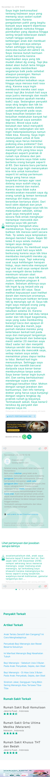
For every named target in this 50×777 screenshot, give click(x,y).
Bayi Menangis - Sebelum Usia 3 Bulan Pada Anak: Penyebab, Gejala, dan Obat (24, 664)
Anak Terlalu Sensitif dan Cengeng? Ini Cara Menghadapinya (24, 636)
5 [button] (29, 589)
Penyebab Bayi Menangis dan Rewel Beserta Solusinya (23, 645)
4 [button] (26, 589)
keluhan (18, 473)
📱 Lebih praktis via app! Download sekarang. (21, 514)
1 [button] (16, 589)
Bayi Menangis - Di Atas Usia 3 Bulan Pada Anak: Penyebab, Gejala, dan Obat (24, 674)
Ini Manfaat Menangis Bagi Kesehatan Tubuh (23, 655)
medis (22, 489)
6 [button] (33, 589)
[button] (25, 448)
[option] (25, 571)
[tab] (25, 487)
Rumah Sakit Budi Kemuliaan (24, 707)
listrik (6, 494)
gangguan (8, 478)
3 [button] (22, 589)
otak (12, 494)
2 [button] (19, 589)
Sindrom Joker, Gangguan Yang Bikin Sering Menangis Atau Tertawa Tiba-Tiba (23, 685)
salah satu (31, 481)
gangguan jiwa (11, 483)
